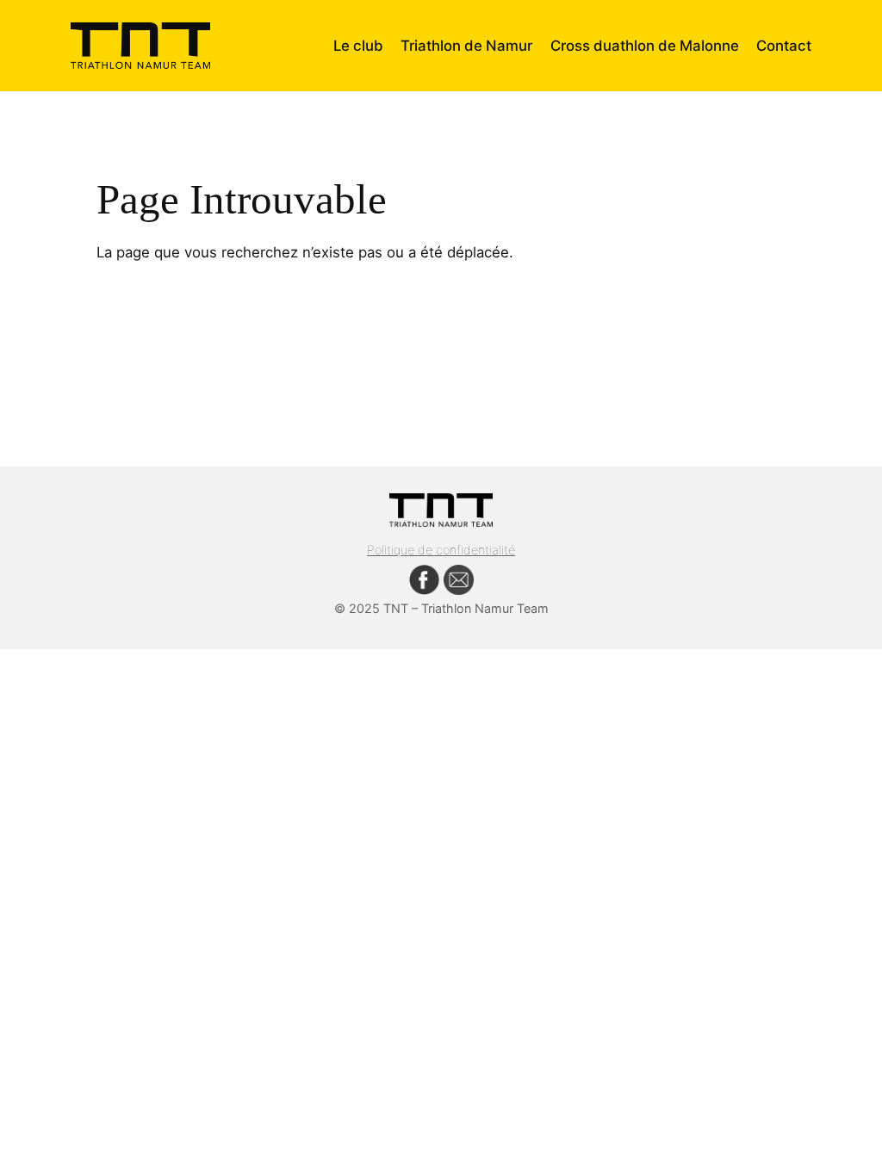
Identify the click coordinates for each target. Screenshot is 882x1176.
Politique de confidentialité (441, 549)
